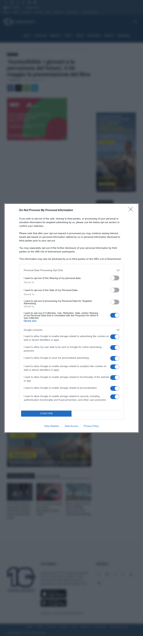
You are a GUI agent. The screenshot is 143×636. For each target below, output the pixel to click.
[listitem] (71, 270)
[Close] (132, 210)
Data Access (71, 426)
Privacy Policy (91, 426)
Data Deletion (51, 426)
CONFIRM (46, 413)
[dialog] (71, 318)
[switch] (114, 278)
